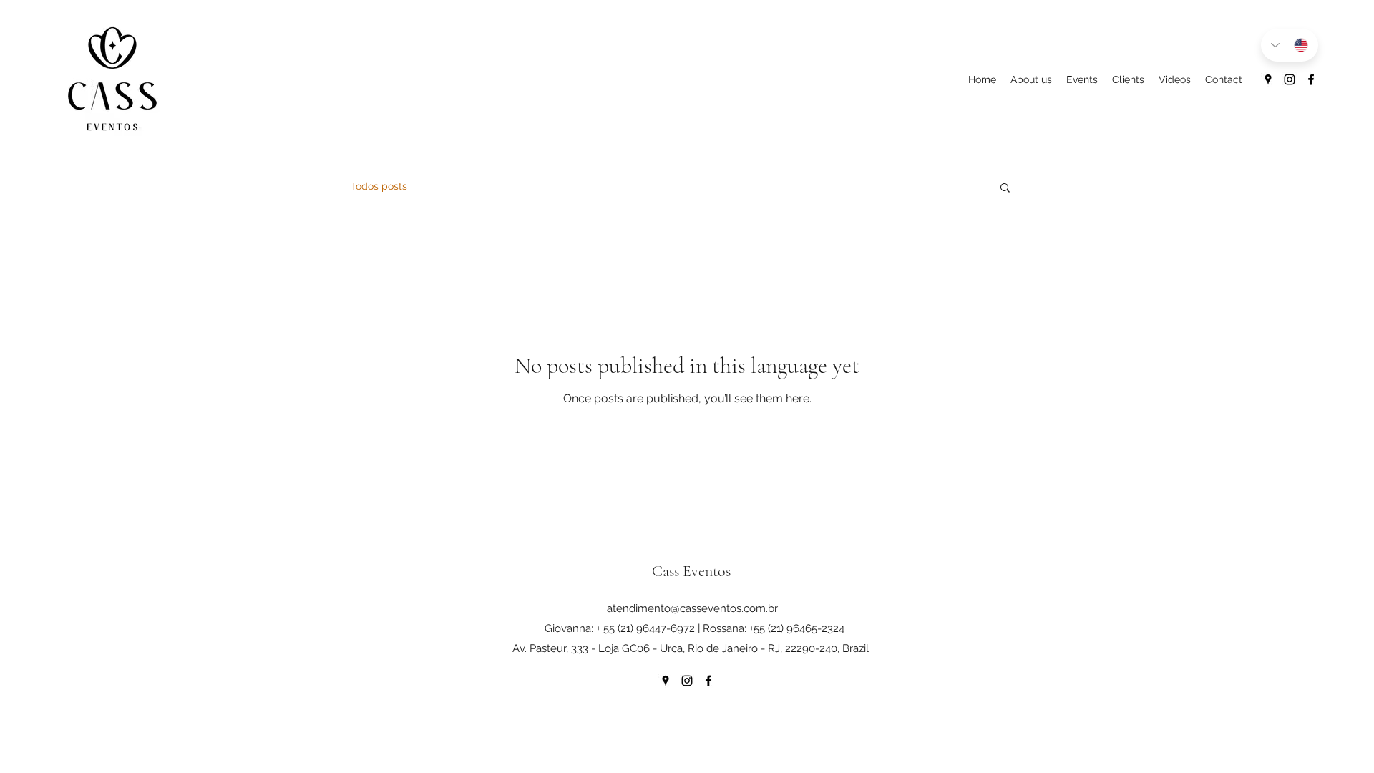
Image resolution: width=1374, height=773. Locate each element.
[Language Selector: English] (1289, 45)
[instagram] (1289, 79)
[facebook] (1311, 79)
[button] (1005, 188)
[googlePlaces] (1268, 79)
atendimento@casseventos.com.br (692, 608)
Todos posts (379, 186)
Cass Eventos (691, 571)
